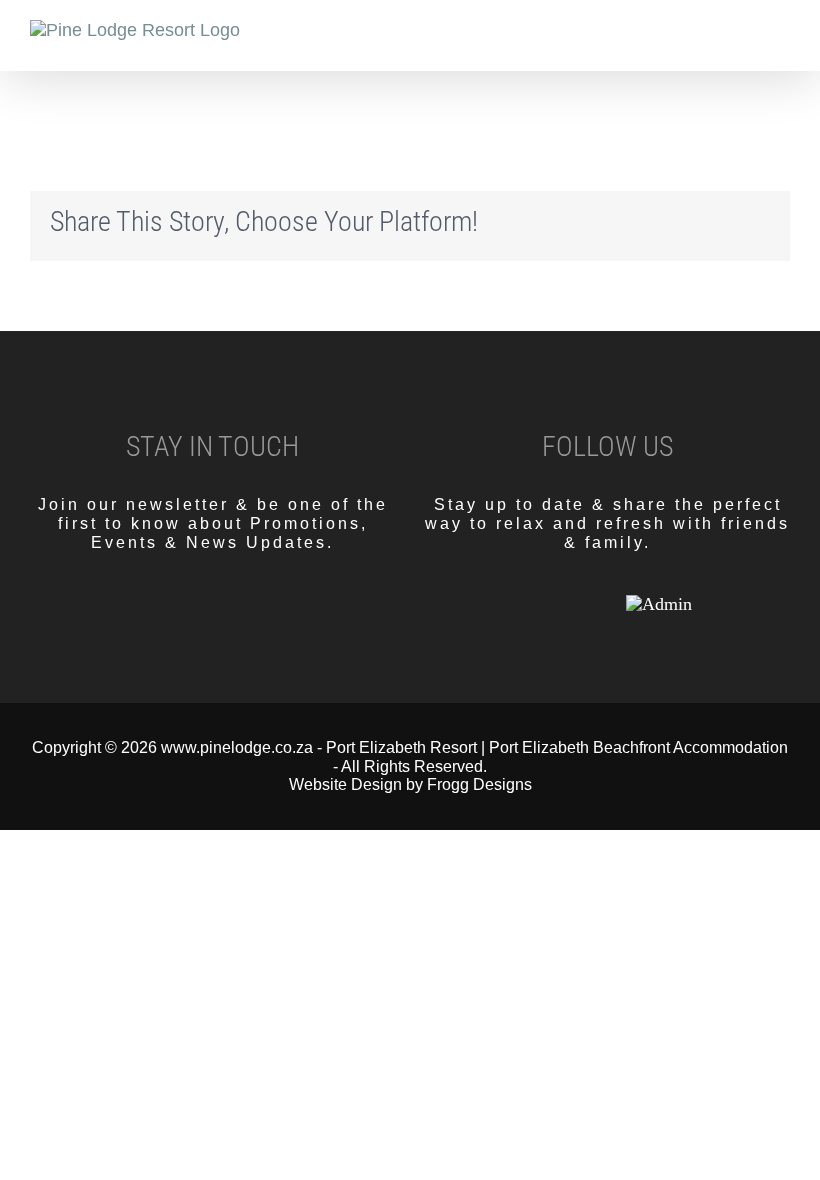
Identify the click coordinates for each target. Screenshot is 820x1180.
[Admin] (659, 604)
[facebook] (531, 604)
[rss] (599, 604)
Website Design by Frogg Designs (410, 784)
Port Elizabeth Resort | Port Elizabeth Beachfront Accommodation (557, 747)
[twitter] (565, 604)
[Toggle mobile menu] (782, 40)
